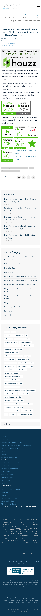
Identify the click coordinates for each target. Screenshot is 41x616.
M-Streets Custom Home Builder (12, 373)
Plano (3, 495)
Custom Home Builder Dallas (11, 442)
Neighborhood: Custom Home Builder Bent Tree (20, 276)
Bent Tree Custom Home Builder (22, 339)
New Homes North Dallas (11, 393)
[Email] (33, 177)
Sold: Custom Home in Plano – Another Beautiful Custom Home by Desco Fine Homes (20, 209)
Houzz (31, 168)
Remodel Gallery (7, 477)
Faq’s (3, 451)
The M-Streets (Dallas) (9, 504)
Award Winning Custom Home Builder (11, 168)
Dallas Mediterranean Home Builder (13, 356)
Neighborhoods (9, 303)
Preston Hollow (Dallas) (9, 498)
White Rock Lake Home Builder (25, 414)
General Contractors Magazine (25, 366)
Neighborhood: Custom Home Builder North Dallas (19, 290)
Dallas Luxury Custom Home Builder (13, 349)
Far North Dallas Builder (10, 363)
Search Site (5, 480)
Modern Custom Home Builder (12, 387)
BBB (26, 335)
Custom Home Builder (9, 469)
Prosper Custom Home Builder (12, 410)
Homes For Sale (9, 268)
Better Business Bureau (25, 342)
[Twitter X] (24, 177)
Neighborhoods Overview (10, 489)
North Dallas (6, 492)
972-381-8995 (31, 507)
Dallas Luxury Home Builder (11, 352)
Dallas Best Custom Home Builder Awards (16, 445)
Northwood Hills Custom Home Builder (14, 400)
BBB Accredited (9, 339)
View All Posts (7, 45)
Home (3, 436)
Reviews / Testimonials (9, 448)
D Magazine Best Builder (23, 359)
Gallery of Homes (7, 474)
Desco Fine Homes (25, 609)
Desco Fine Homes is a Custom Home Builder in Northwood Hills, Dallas (20, 200)
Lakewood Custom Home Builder (18, 369)
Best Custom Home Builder (11, 342)
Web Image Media (21, 611)
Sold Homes (8, 311)
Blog (3, 483)
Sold (6, 414)
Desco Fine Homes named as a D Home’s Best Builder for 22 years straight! (19, 227)
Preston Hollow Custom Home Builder (14, 407)
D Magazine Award (9, 359)
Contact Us (5, 454)
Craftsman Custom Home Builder (12, 345)
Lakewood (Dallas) (7, 501)
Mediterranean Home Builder (12, 380)
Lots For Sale (8, 272)
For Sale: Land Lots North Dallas (26, 363)
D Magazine (27, 356)
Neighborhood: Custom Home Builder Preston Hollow (19, 297)
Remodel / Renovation (27, 410)
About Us (4, 439)
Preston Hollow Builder (26, 404)
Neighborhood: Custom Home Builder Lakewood (20, 280)
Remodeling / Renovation (12, 307)
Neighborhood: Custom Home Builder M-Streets (20, 285)
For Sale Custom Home (10, 366)
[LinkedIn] (28, 177)
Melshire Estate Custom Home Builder (14, 383)
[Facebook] (19, 177)
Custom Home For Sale (28, 345)
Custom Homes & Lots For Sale (12, 463)
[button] (38, 5)
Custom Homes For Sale (10, 466)
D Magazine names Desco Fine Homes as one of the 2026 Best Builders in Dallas (19, 218)
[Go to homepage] (10, 6)
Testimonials (12, 414)
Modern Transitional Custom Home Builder (15, 390)
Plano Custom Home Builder (11, 404)
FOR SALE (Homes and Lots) (13, 264)
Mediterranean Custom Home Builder (14, 376)
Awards (25, 168)
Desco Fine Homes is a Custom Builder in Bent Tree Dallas (19, 236)
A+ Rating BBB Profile (9, 457)
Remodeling (5, 471)
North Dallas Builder (24, 393)
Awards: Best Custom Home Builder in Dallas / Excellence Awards (18, 43)
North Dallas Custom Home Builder (11, 171)
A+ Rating (7, 332)
